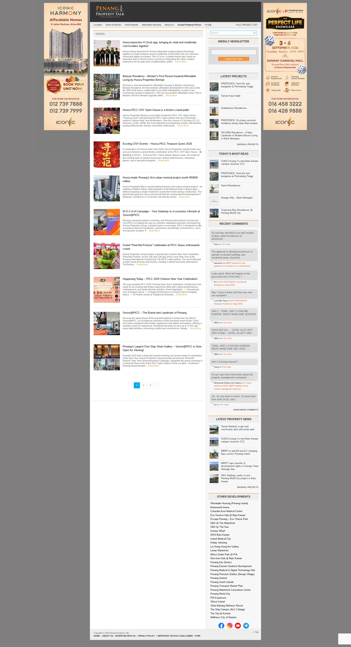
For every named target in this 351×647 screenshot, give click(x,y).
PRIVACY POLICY (146, 636)
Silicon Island (217, 601)
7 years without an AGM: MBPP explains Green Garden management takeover (233, 386)
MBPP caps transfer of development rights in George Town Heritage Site (239, 466)
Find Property (131, 25)
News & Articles (113, 25)
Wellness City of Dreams (223, 617)
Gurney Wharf (217, 531)
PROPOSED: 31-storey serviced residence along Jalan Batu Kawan (239, 122)
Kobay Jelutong (218, 542)
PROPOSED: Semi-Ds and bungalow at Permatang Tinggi (237, 85)
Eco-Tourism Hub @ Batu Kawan (227, 515)
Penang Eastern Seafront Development (231, 566)
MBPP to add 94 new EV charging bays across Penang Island (239, 452)
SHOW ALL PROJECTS (247, 144)
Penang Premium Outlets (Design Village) (232, 574)
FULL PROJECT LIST (246, 25)
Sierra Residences (230, 185)
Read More (180, 61)
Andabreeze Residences (234, 108)
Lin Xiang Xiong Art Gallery (224, 546)
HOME (97, 636)
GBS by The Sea (219, 527)
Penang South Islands (222, 582)
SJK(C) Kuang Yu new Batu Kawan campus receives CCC (239, 162)
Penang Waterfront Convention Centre (230, 590)
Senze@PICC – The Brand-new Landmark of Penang (154, 312)
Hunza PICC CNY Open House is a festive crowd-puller (156, 109)
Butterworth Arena (219, 507)
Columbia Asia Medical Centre (226, 511)
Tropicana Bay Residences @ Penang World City (237, 211)
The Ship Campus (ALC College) (227, 609)
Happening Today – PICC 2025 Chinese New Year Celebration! (160, 278)
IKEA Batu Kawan (219, 534)
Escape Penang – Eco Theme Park (229, 519)
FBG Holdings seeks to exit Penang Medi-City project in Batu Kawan (238, 478)
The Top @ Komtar (220, 613)
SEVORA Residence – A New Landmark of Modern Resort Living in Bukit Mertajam (239, 135)
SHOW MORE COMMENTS (245, 410)
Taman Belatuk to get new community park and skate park (237, 428)
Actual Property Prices (189, 25)
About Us (169, 25)
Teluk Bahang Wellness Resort (226, 605)
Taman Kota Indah (230, 95)
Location (98, 25)
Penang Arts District (221, 562)
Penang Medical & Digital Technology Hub (232, 570)
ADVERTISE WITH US (125, 636)
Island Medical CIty (220, 538)
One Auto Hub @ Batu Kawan (226, 558)
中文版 (208, 25)
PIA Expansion (218, 597)
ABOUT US (107, 636)
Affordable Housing (151, 25)
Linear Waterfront (219, 550)
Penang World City (220, 593)
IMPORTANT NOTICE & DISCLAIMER (175, 636)
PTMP (197, 636)
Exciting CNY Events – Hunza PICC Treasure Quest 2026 (157, 143)
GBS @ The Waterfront (222, 523)
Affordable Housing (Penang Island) (229, 503)
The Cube (225, 244)
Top (256, 632)
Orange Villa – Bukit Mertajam (237, 197)
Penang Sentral (218, 578)
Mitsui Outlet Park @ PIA (223, 554)
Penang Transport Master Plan (226, 586)
